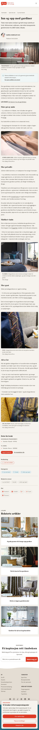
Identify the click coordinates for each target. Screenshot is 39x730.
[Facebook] (10, 699)
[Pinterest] (21, 699)
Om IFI (2, 677)
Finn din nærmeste (26, 682)
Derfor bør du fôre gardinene (19, 571)
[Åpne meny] (36, 3)
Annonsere (4, 684)
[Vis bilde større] (19, 53)
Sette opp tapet (23, 482)
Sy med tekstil (21, 12)
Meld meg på (32, 659)
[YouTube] (28, 699)
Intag (4, 117)
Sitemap (3, 691)
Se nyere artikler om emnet (12, 80)
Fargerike (14, 228)
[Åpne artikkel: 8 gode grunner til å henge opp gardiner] (19, 527)
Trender (14, 482)
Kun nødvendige (19, 716)
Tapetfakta (24, 694)
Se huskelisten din (19, 452)
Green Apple (28, 297)
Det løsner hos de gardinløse (17, 102)
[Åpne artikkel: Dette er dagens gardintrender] (19, 587)
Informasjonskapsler (6, 689)
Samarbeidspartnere (6, 682)
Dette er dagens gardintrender (19, 601)
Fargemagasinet (25, 689)
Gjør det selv (12, 12)
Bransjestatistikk (25, 680)
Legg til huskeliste (6, 452)
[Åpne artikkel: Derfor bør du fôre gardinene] (19, 557)
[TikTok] (17, 699)
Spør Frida (24, 677)
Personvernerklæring (6, 686)
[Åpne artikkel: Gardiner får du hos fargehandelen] (19, 616)
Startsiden (4, 12)
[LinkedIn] (25, 699)
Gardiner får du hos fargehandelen (19, 630)
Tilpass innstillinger (19, 721)
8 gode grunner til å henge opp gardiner (19, 541)
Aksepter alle (19, 725)
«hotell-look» (15, 196)
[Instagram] (13, 699)
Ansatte (3, 680)
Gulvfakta (23, 691)
